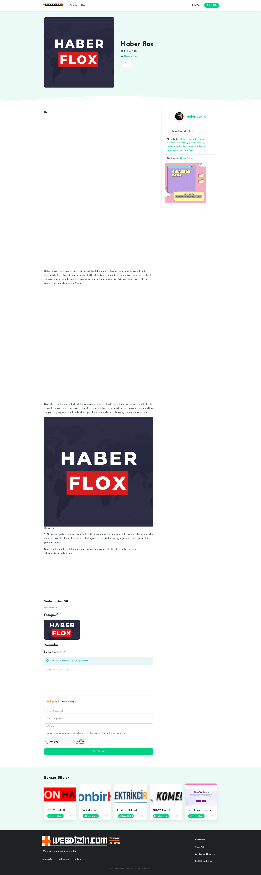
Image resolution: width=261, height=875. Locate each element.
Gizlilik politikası (204, 861)
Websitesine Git (56, 601)
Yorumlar (51, 645)
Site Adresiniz (50, 608)
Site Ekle (213, 5)
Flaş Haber (182, 143)
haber (190, 147)
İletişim (77, 859)
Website (73, 5)
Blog (83, 5)
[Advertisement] (98, 136)
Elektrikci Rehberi (127, 810)
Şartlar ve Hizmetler (205, 854)
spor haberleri (186, 150)
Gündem (171, 147)
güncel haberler (195, 143)
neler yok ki (197, 117)
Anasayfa (47, 859)
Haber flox (181, 147)
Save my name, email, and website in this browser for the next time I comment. (88, 733)
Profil (48, 112)
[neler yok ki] (179, 116)
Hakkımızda (63, 859)
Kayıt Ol (199, 847)
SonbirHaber (89, 810)
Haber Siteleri (130, 56)
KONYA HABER (56, 810)
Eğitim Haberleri (188, 139)
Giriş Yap (196, 5)
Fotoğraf (51, 615)
